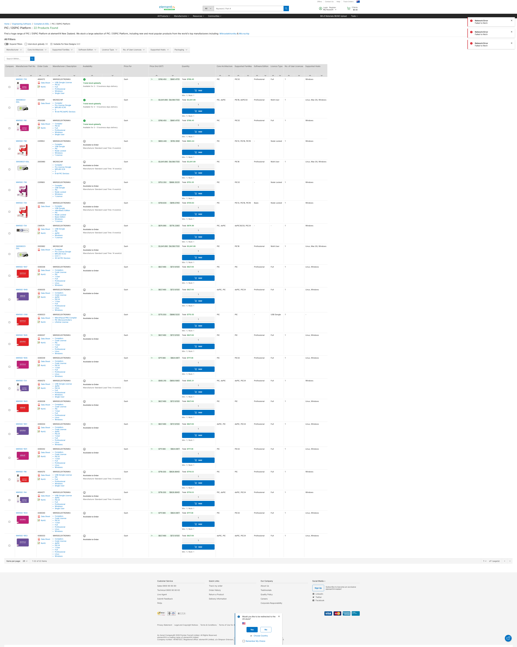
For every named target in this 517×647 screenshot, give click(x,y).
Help (338, 2)
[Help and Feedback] (508, 638)
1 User (57, 276)
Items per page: (13, 561)
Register (332, 7)
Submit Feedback (165, 599)
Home (6, 24)
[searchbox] (249, 8)
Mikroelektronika (228, 33)
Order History (215, 590)
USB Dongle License (63, 82)
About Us (265, 586)
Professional (60, 89)
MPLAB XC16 (60, 107)
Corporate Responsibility (271, 603)
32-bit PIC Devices (62, 258)
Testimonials (266, 590)
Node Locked (60, 151)
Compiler (58, 103)
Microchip (244, 33)
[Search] (286, 8)
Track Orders (348, 2)
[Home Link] (167, 8)
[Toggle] (6, 44)
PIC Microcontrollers (63, 320)
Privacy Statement (164, 625)
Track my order (215, 586)
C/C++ (58, 256)
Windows (59, 91)
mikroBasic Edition (62, 210)
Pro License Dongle (63, 105)
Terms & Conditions (208, 625)
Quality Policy (267, 594)
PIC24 (57, 299)
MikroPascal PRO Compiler (66, 318)
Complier (58, 124)
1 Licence (58, 155)
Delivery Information (218, 599)
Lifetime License (61, 322)
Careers (264, 599)
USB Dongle (60, 146)
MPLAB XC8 (60, 169)
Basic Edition (60, 217)
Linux (57, 283)
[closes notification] (511, 9)
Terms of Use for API (227, 625)
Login (325, 7)
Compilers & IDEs (41, 24)
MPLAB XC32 (60, 254)
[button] (163, 16)
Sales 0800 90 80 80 (166, 586)
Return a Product (216, 594)
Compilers (59, 270)
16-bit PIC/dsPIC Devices (65, 112)
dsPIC (57, 233)
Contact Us (329, 2)
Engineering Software (21, 24)
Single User (59, 93)
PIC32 (57, 85)
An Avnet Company (165, 635)
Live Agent (162, 594)
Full (56, 87)
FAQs (159, 603)
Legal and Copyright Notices (186, 625)
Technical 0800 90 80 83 (168, 590)
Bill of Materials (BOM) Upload (333, 16)
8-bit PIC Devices (62, 173)
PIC (56, 148)
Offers (319, 2)
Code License (60, 272)
